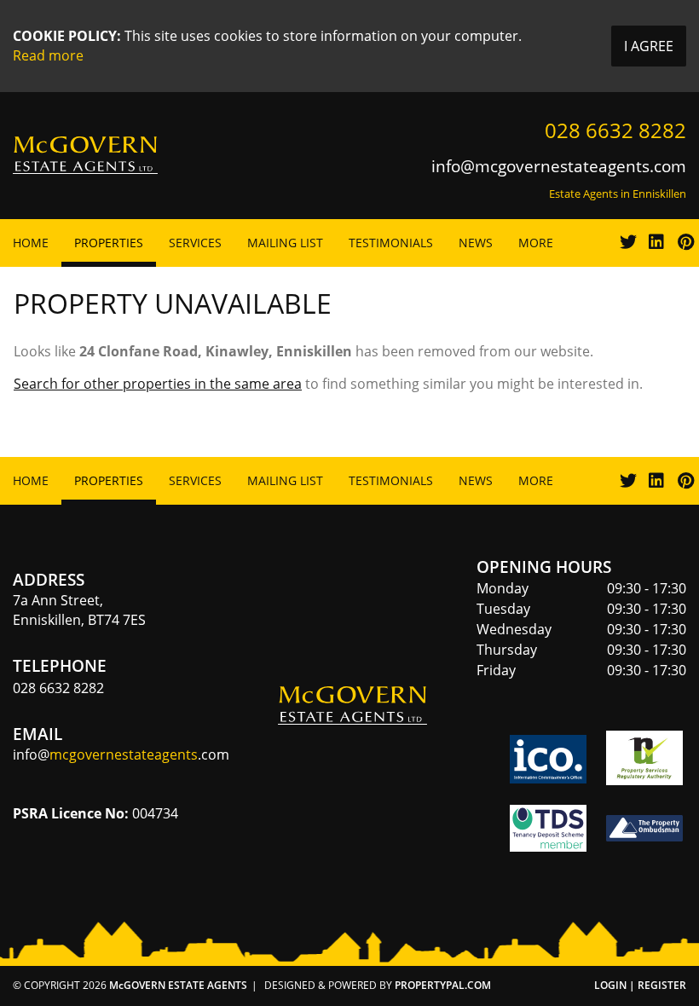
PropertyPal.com (443, 985)
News (476, 242)
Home (31, 242)
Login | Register (640, 985)
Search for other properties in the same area (158, 383)
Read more (48, 55)
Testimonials (391, 242)
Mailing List (285, 242)
